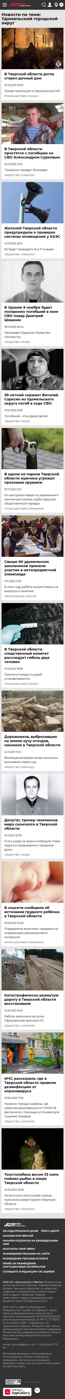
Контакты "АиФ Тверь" (19, 1248)
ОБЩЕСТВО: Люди (17, 342)
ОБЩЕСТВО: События (19, 175)
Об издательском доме (20, 1231)
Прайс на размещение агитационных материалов (24, 1265)
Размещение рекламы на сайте (26, 1253)
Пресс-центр (50, 1231)
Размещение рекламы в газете (25, 1258)
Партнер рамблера (32, 1382)
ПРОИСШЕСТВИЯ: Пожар (21, 96)
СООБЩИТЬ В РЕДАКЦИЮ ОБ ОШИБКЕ (29, 1271)
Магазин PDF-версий (18, 1235)
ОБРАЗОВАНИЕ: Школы (20, 596)
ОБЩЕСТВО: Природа (19, 767)
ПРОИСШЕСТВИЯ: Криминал (24, 508)
